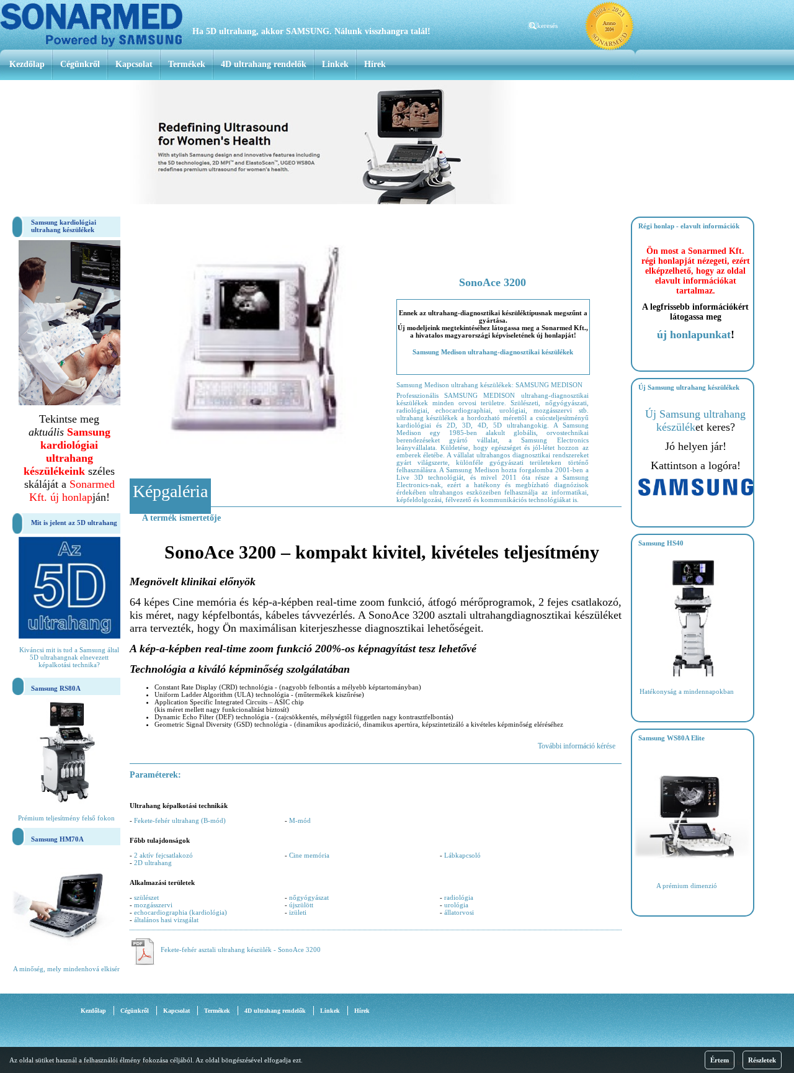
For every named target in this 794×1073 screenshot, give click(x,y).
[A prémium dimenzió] (692, 870)
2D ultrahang (153, 862)
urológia (456, 905)
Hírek (375, 64)
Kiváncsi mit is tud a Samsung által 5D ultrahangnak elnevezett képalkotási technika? (69, 657)
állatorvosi (459, 912)
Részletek (762, 1060)
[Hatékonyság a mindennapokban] (692, 676)
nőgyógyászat (309, 897)
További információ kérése (576, 746)
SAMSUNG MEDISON (548, 384)
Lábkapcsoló (462, 855)
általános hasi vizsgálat (166, 919)
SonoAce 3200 (492, 282)
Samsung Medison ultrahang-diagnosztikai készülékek (493, 352)
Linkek (335, 64)
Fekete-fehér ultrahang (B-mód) (180, 820)
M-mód (300, 820)
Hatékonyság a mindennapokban (687, 691)
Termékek (186, 64)
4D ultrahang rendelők (263, 64)
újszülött (301, 905)
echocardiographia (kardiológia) (180, 912)
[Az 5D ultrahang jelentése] (69, 636)
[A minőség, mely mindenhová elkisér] (66, 954)
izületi (297, 912)
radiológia (458, 897)
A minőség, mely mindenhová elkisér (66, 968)
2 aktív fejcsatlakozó (163, 855)
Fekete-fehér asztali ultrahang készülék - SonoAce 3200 (241, 949)
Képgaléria (170, 491)
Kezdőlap (27, 64)
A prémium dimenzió (686, 885)
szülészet (146, 897)
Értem (719, 1060)
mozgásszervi (153, 905)
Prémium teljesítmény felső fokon (66, 818)
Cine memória (309, 855)
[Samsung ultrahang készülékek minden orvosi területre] (695, 493)
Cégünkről (80, 64)
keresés (547, 25)
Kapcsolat (134, 64)
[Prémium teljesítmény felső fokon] (66, 803)
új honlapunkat (694, 334)
